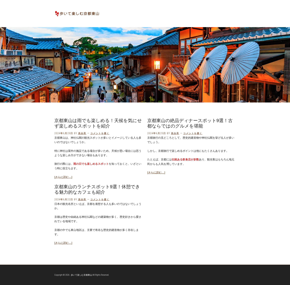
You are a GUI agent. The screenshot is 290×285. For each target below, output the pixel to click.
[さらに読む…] (63, 177)
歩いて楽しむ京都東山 (77, 13)
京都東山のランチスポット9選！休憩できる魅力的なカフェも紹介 (97, 189)
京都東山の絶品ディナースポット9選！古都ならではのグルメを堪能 (190, 123)
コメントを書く (99, 133)
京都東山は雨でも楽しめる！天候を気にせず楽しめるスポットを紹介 (98, 123)
